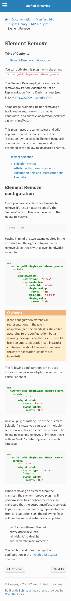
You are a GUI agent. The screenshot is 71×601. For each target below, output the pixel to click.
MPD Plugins (39, 24)
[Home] (6, 19)
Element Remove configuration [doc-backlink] (23, 190)
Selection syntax (25, 163)
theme (43, 590)
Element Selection (21, 156)
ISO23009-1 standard (32, 97)
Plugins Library (17, 24)
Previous (16, 569)
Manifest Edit (45, 19)
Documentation (21, 19)
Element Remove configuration (29, 60)
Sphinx (23, 590)
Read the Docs (14, 594)
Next (57, 569)
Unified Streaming (38, 5)
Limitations (21, 177)
